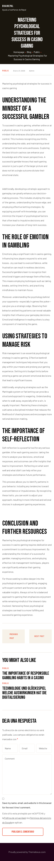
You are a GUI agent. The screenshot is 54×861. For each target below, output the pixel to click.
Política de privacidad (14, 817)
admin (31, 71)
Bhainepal (8, 6)
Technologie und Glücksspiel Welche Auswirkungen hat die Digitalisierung (24, 693)
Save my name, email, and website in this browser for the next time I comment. (27, 805)
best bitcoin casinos (16, 152)
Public (5, 70)
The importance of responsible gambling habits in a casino (25, 676)
